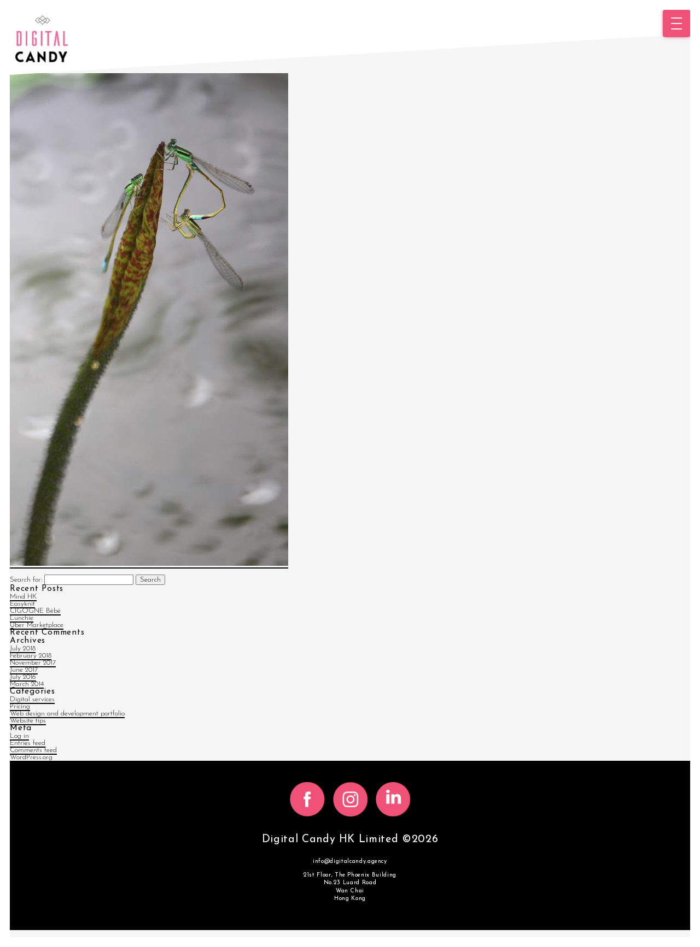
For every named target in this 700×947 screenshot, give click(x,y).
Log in (19, 735)
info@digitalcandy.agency (350, 862)
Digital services (32, 699)
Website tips (28, 720)
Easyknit (22, 603)
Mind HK (23, 596)
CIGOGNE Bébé (35, 610)
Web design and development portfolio (67, 713)
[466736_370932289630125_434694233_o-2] (149, 564)
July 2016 (23, 676)
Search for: (26, 579)
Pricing (20, 706)
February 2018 (30, 655)
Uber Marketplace (36, 625)
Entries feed (27, 743)
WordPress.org (31, 757)
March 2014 (27, 684)
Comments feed (33, 750)
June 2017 (24, 669)
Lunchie (21, 618)
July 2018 (23, 648)
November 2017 (33, 662)
